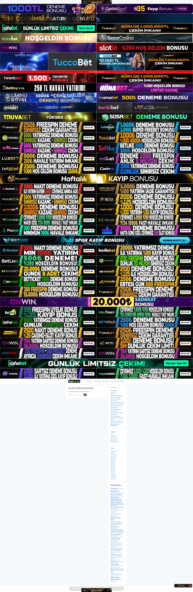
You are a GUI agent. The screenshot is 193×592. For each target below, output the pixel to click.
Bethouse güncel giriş (117, 531)
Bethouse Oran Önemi (117, 550)
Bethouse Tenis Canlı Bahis (116, 420)
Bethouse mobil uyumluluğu (114, 547)
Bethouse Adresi (114, 390)
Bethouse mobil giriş (114, 545)
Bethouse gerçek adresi (116, 518)
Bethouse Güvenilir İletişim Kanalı (117, 402)
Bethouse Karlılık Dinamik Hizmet (115, 537)
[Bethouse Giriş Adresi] (74, 381)
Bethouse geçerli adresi (114, 522)
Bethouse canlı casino (116, 500)
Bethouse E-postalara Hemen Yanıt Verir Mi (116, 513)
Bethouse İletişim (114, 410)
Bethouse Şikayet (97, 381)
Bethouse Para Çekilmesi (116, 398)
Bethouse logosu (121, 542)
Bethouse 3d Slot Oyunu (121, 488)
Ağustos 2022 (113, 454)
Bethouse (122, 381)
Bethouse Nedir (112, 550)
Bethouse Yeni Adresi (114, 381)
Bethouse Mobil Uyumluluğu (116, 405)
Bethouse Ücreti (114, 414)
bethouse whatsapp (120, 565)
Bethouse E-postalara (113, 512)
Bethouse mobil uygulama (114, 546)
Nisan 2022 (113, 461)
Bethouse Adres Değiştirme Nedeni (115, 490)
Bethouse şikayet (115, 577)
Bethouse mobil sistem (120, 545)
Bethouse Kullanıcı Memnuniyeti (117, 404)
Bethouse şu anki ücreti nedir (114, 580)
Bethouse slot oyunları (113, 557)
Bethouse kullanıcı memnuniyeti (115, 542)
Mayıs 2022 (113, 459)
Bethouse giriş (119, 522)
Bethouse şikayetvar (116, 579)
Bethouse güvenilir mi (116, 534)
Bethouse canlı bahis (116, 499)
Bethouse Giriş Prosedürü (116, 397)
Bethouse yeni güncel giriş (117, 570)
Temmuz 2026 (113, 451)
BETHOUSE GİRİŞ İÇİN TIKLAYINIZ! (96, 71)
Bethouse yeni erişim (113, 568)
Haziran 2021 (113, 478)
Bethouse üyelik (121, 574)
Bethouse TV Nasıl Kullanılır (120, 561)
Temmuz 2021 (113, 476)
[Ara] (85, 395)
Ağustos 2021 (113, 475)
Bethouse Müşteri (120, 547)
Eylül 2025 (113, 452)
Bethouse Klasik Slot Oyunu (114, 541)
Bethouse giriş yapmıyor (114, 528)
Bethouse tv (114, 561)
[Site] (48, 127)
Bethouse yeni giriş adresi (119, 568)
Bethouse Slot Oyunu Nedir (116, 409)
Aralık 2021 (113, 468)
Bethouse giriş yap (115, 526)
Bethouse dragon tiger (120, 509)
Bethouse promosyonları (116, 554)
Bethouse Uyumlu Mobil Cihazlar (117, 422)
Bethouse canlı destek (116, 502)
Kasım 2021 (113, 469)
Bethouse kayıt (121, 537)
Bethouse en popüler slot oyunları (115, 514)
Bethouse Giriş (89, 381)
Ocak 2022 (113, 466)
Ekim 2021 (113, 471)
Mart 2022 (113, 463)
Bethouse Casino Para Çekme (117, 412)
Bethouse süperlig (113, 558)
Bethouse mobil (118, 543)
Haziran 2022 (113, 457)
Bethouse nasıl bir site (116, 549)
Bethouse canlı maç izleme (117, 504)
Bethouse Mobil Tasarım (115, 416)
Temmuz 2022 (113, 456)
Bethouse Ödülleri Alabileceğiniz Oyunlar (116, 573)
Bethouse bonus (115, 497)
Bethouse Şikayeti (114, 407)
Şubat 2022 (113, 464)
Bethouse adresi (115, 491)
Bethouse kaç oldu (115, 538)
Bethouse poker (113, 553)
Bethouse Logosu (114, 400)
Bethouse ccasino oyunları (114, 509)
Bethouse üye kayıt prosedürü (114, 574)
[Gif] (96, 178)
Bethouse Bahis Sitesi (116, 494)
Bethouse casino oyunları (117, 506)
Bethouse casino (114, 505)
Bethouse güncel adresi (116, 529)
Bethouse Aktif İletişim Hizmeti (117, 395)
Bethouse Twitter (105, 381)
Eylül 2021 (113, 473)
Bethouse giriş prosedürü (114, 525)
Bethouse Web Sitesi (114, 565)
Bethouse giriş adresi (116, 523)
